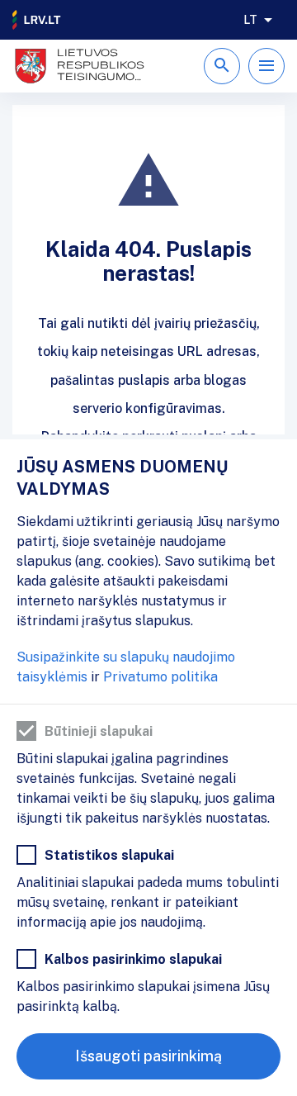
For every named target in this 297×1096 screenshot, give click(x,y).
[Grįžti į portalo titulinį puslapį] (37, 20)
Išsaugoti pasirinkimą (148, 1056)
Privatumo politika (160, 677)
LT (250, 19)
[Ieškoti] (222, 66)
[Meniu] (266, 66)
